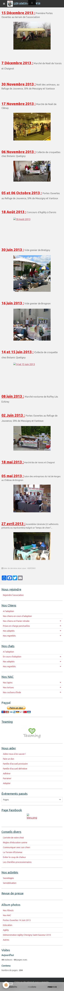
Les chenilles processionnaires (17, 862)
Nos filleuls (8, 910)
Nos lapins (8, 682)
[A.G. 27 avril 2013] (32, 546)
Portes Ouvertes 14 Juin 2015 (17, 920)
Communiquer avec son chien (16, 847)
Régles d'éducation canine (15, 842)
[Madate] (32, 987)
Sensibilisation (9, 883)
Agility (6, 930)
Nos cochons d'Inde (12, 692)
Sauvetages (8, 878)
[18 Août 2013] (32, 228)
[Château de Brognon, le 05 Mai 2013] (32, 498)
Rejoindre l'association (13, 595)
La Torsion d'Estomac (12, 852)
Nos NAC (7, 915)
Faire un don (8, 759)
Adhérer (7, 773)
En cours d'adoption (12, 656)
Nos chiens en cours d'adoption (17, 616)
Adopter (7, 783)
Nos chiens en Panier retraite (16, 621)
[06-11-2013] (32, 171)
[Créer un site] (12, 987)
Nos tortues (8, 687)
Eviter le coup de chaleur (14, 857)
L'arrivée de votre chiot (13, 837)
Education (7, 925)
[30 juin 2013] (32, 273)
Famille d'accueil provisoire (15, 764)
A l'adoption (8, 611)
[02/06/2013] (32, 438)
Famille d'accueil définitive (15, 768)
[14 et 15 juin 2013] (32, 374)
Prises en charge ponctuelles (16, 626)
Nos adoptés (9, 631)
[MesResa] (52, 987)
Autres (6, 940)
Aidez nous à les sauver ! (14, 754)
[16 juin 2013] (32, 325)
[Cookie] (6, 985)
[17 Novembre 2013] (32, 126)
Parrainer (7, 778)
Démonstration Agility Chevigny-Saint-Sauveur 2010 (27, 935)
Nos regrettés (9, 636)
